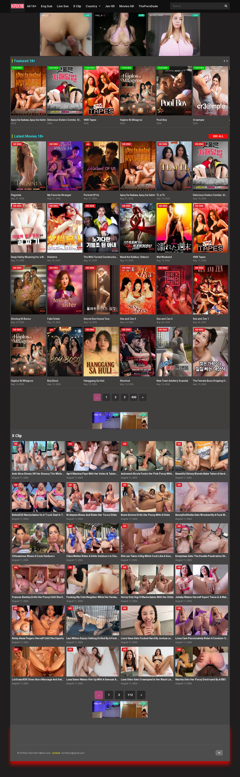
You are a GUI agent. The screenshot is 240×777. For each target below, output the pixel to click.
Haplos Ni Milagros (95, 119)
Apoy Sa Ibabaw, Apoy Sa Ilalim (137, 195)
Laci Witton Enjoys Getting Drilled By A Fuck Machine (96, 638)
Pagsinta (16, 195)
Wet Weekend (164, 257)
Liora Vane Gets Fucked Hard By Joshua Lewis (147, 638)
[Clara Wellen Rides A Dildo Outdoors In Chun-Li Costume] (92, 538)
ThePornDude (148, 6)
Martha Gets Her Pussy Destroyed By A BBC (200, 679)
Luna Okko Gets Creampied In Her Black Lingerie (149, 679)
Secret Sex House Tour (97, 318)
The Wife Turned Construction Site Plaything (109, 257)
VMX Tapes (53, 119)
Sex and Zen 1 (201, 318)
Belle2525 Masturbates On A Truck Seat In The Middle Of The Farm (50, 514)
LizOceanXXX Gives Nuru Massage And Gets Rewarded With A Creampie (53, 679)
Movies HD (126, 6)
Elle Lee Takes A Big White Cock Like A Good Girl (149, 556)
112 (130, 695)
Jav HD (110, 6)
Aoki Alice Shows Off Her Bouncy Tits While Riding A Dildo (45, 473)
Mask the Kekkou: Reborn (134, 257)
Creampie (162, 119)
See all (218, 136)
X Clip (77, 6)
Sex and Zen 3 (128, 318)
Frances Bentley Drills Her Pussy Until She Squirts (41, 597)
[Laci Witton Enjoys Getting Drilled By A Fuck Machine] (92, 620)
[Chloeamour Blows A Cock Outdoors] (38, 538)
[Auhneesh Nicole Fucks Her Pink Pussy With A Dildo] (147, 456)
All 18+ (31, 6)
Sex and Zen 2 (165, 318)
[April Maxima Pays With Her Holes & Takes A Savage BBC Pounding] (92, 456)
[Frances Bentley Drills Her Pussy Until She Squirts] (38, 579)
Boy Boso (52, 380)
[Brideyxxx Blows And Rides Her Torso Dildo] (92, 497)
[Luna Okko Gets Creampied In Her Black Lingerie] (147, 661)
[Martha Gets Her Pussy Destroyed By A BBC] (201, 661)
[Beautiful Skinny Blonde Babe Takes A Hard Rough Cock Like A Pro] (201, 456)
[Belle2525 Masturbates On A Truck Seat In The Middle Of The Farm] (38, 497)
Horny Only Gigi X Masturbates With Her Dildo (147, 597)
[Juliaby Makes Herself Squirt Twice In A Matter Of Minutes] (201, 579)
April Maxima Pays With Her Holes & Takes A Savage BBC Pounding (105, 473)
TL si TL (161, 195)
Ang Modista (200, 119)
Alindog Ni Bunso (21, 318)
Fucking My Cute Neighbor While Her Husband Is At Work (99, 597)
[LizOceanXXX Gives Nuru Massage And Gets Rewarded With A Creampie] (38, 661)
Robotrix (52, 257)
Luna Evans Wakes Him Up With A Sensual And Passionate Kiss (102, 679)
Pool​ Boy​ (125, 119)
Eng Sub (46, 6)
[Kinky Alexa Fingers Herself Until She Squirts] (38, 620)
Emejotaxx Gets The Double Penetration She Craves (205, 556)
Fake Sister (53, 318)
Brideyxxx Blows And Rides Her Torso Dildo (91, 514)
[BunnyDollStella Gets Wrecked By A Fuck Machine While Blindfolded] (201, 497)
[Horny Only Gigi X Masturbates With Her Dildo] (147, 579)
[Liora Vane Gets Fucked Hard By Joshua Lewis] (147, 620)
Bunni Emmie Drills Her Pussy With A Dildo (145, 514)
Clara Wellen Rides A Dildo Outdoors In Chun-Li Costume (99, 556)
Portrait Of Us (91, 195)
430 (133, 397)
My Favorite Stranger (59, 195)
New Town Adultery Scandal (172, 380)
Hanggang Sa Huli (94, 380)
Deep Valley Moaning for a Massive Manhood (37, 257)
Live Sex (63, 6)
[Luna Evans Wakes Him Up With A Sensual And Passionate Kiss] (92, 661)
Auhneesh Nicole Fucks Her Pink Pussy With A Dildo (151, 473)
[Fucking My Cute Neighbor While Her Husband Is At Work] (92, 579)
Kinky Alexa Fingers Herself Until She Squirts (38, 638)
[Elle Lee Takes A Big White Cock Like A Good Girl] (147, 538)
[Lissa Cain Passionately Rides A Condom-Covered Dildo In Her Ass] (201, 620)
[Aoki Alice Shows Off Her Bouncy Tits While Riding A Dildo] (38, 456)
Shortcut (125, 380)
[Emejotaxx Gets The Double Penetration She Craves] (201, 538)
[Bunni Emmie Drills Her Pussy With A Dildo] (147, 497)
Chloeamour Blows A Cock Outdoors (33, 556)
